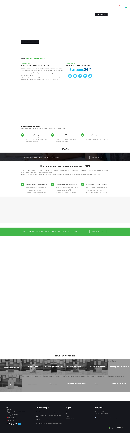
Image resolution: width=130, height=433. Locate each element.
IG (72, 6)
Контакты (8, 409)
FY (50, 6)
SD (54, 8)
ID (74, 6)
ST (51, 8)
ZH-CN (29, 6)
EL (56, 6)
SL (58, 8)
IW (65, 6)
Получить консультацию (65, 110)
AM (9, 6)
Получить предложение (30, 41)
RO (43, 8)
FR (49, 6)
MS (21, 8)
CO (34, 6)
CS (37, 6)
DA (39, 6)
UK (74, 8)
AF (6, 6)
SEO (67, 412)
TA (68, 8)
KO (6, 8)
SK (56, 8)
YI (82, 8)
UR (75, 8)
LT (15, 8)
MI (26, 8)
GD (48, 8)
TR (72, 8)
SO (59, 8)
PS (36, 8)
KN (80, 6)
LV (13, 8)
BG (21, 6)
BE (17, 6)
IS (71, 6)
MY (31, 8)
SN (52, 8)
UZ (77, 8)
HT (59, 6)
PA (41, 8)
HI (66, 6)
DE (55, 6)
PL (39, 8)
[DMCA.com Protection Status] (120, 427)
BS (20, 6)
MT (25, 8)
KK (82, 6)
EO (44, 6)
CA (23, 6)
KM (84, 6)
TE (69, 8)
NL (40, 6)
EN (42, 6)
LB (16, 8)
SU (62, 8)
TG (67, 8)
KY (9, 8)
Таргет (67, 416)
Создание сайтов (70, 418)
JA (77, 6)
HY (12, 6)
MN (30, 8)
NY (26, 6)
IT (76, 6)
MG (20, 8)
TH (71, 8)
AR (11, 6)
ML (23, 8)
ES (60, 8)
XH (81, 8)
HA (61, 6)
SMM (67, 415)
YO (83, 8)
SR (49, 8)
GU (58, 6)
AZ (14, 6)
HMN (68, 6)
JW (79, 6)
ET (45, 6)
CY (79, 8)
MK (18, 8)
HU (70, 6)
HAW (63, 6)
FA (37, 8)
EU (15, 6)
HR (36, 6)
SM (46, 8)
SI (55, 8)
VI (78, 8)
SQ (8, 6)
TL (47, 6)
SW (64, 8)
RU (45, 8)
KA (53, 6)
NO (35, 8)
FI (48, 6)
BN (18, 6)
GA (75, 6)
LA (12, 8)
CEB (25, 6)
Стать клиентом (101, 14)
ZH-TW (32, 6)
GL (52, 6)
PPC (66, 413)
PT (40, 8)
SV (65, 8)
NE (33, 8)
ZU (6, 9)
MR (28, 8)
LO (11, 8)
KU (8, 8)
